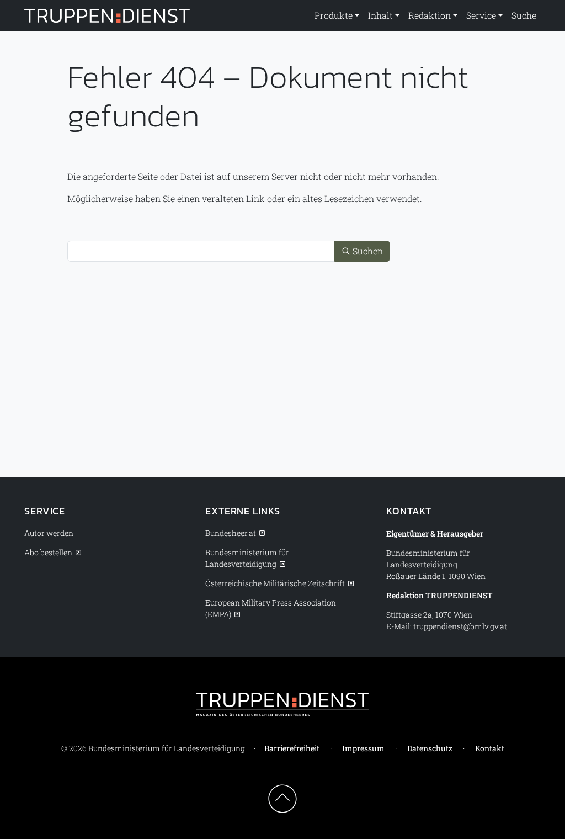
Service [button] (481, 15)
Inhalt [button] (380, 15)
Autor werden (48, 533)
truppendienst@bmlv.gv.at (460, 626)
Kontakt (489, 748)
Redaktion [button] (429, 15)
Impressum (363, 748)
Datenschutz (429, 748)
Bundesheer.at (230, 533)
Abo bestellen (48, 552)
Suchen (366, 251)
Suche (523, 15)
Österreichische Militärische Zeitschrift (275, 583)
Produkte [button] (334, 15)
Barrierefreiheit (291, 748)
